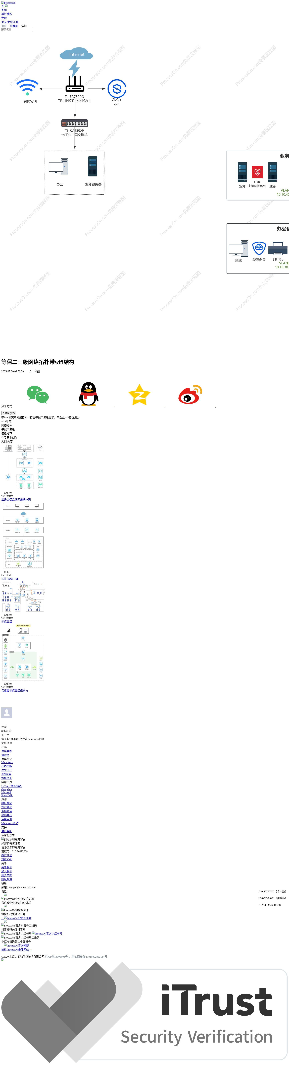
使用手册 (6, 819)
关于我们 (6, 867)
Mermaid (6, 792)
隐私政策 (6, 879)
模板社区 (6, 14)
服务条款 (6, 875)
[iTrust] (144, 1062)
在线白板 (6, 766)
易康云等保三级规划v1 (14, 690)
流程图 (14, 26)
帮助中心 (6, 815)
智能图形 (6, 778)
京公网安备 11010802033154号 (89, 956)
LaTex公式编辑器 (11, 786)
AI (2, 6)
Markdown (7, 762)
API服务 (6, 774)
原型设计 (6, 770)
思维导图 (6, 751)
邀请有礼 (6, 831)
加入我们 (6, 871)
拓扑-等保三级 (9, 578)
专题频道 (6, 811)
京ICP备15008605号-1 (57, 956)
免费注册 (12, 22)
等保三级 (6, 621)
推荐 (4, 10)
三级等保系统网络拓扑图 (16, 499)
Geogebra (6, 789)
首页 (4, 26)
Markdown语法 (9, 823)
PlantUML (7, 795)
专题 (4, 18)
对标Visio (6, 859)
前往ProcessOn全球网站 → (16, 949)
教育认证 (6, 855)
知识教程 (6, 807)
